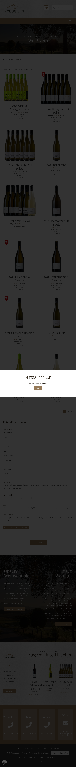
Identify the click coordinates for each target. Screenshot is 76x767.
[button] (4, 762)
